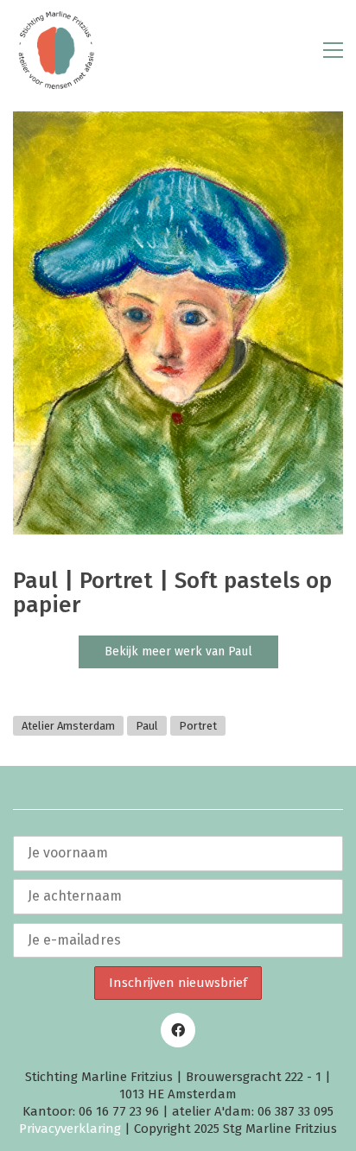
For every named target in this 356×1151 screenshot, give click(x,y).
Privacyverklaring (70, 1128)
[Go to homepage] (56, 50)
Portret (198, 725)
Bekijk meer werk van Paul (178, 651)
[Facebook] (178, 1030)
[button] (333, 50)
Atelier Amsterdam (68, 725)
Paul (147, 725)
